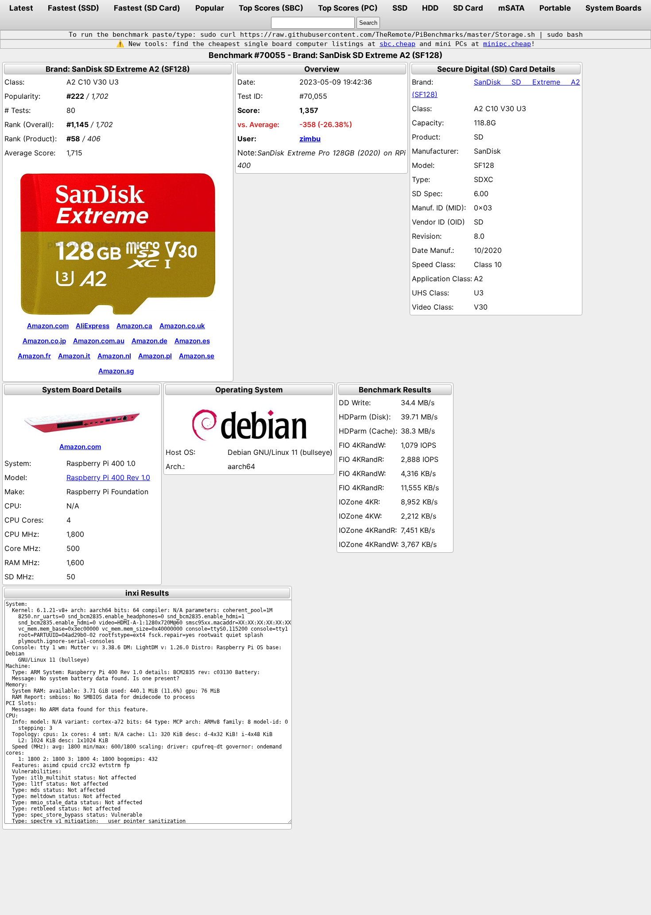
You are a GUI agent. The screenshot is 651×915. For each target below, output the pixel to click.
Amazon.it (74, 356)
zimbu (310, 138)
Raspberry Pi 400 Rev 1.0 (108, 477)
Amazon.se (196, 356)
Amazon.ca (134, 326)
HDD (430, 8)
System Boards (613, 8)
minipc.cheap (507, 44)
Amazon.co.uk (182, 326)
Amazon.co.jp (44, 341)
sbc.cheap (397, 44)
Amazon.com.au (98, 341)
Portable (555, 8)
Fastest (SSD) (73, 8)
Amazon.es (192, 341)
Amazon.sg (116, 371)
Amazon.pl (155, 356)
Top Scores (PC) (348, 8)
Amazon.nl (114, 356)
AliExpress (92, 326)
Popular (209, 8)
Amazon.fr (34, 356)
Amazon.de (149, 341)
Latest (21, 8)
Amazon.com (48, 326)
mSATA (511, 8)
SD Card (468, 8)
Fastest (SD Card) (147, 8)
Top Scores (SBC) (271, 8)
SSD (399, 8)
